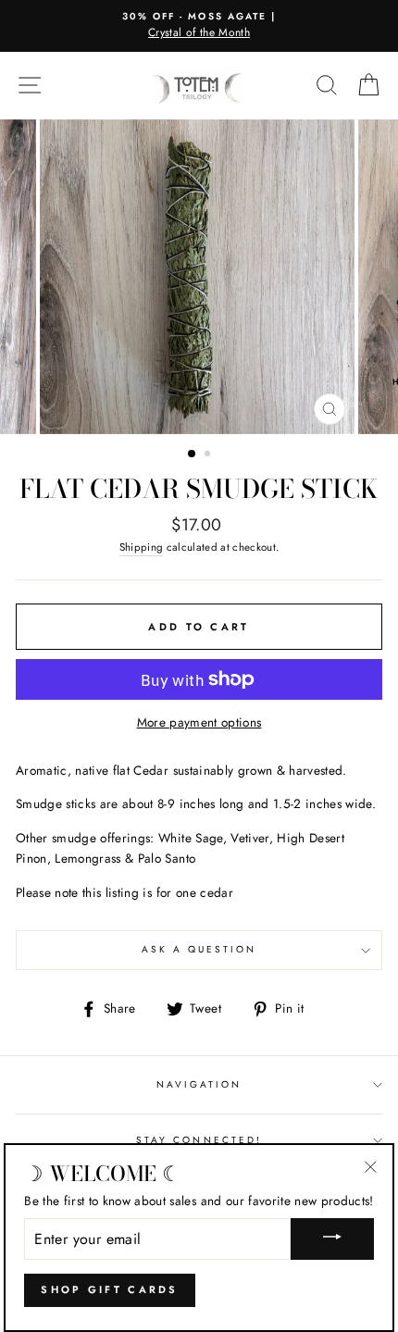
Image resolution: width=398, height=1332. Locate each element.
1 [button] (192, 454)
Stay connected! (199, 1140)
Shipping (141, 547)
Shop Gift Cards (110, 1289)
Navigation (199, 1084)
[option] (199, 26)
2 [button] (209, 455)
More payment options (199, 722)
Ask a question (199, 949)
